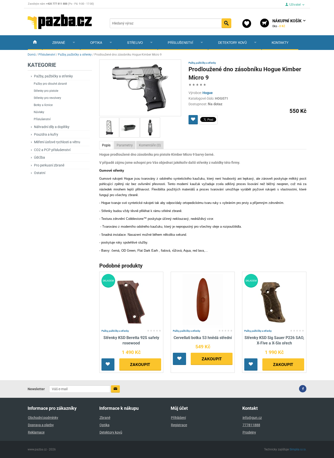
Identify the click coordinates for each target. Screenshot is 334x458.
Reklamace (36, 432)
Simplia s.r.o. (297, 449)
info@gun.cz (252, 418)
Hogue (207, 93)
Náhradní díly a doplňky (51, 127)
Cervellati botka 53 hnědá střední (203, 337)
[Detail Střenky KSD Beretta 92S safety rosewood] (131, 300)
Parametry (125, 145)
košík (287, 23)
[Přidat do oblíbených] (193, 119)
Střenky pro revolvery (47, 98)
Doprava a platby (41, 425)
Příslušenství (180, 42)
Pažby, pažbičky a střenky (53, 76)
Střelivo (135, 42)
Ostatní (39, 173)
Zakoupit (140, 364)
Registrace (179, 425)
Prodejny (249, 432)
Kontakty (280, 42)
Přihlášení (178, 418)
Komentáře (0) (150, 145)
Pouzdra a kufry (46, 134)
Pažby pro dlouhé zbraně (50, 83)
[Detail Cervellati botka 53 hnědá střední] (203, 300)
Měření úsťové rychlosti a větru (57, 142)
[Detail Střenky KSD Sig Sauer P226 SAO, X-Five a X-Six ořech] (274, 300)
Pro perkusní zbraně (49, 165)
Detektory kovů (232, 42)
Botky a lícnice (43, 105)
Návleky (39, 112)
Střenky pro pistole (46, 91)
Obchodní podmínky (43, 418)
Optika (96, 42)
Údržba (39, 157)
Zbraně (58, 42)
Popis (106, 145)
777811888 (251, 425)
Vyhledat (226, 23)
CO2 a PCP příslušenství (52, 150)
